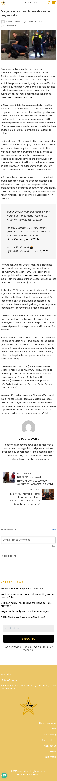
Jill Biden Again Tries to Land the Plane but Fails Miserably (26, 604)
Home (53, 728)
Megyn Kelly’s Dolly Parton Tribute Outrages (25, 611)
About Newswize (47, 723)
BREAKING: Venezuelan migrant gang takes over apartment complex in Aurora (35, 479)
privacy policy (41, 647)
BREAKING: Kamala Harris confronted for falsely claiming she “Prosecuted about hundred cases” (24, 497)
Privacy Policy (49, 734)
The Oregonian (31, 275)
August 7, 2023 (39, 251)
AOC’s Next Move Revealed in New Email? (23, 617)
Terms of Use (49, 740)
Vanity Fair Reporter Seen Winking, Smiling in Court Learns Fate (28, 596)
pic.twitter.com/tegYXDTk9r (23, 239)
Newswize (29, 2)
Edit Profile (50, 757)
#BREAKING (13, 211)
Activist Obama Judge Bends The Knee (22, 588)
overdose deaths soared (20, 97)
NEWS (53, 751)
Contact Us (50, 745)
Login (53, 529)
